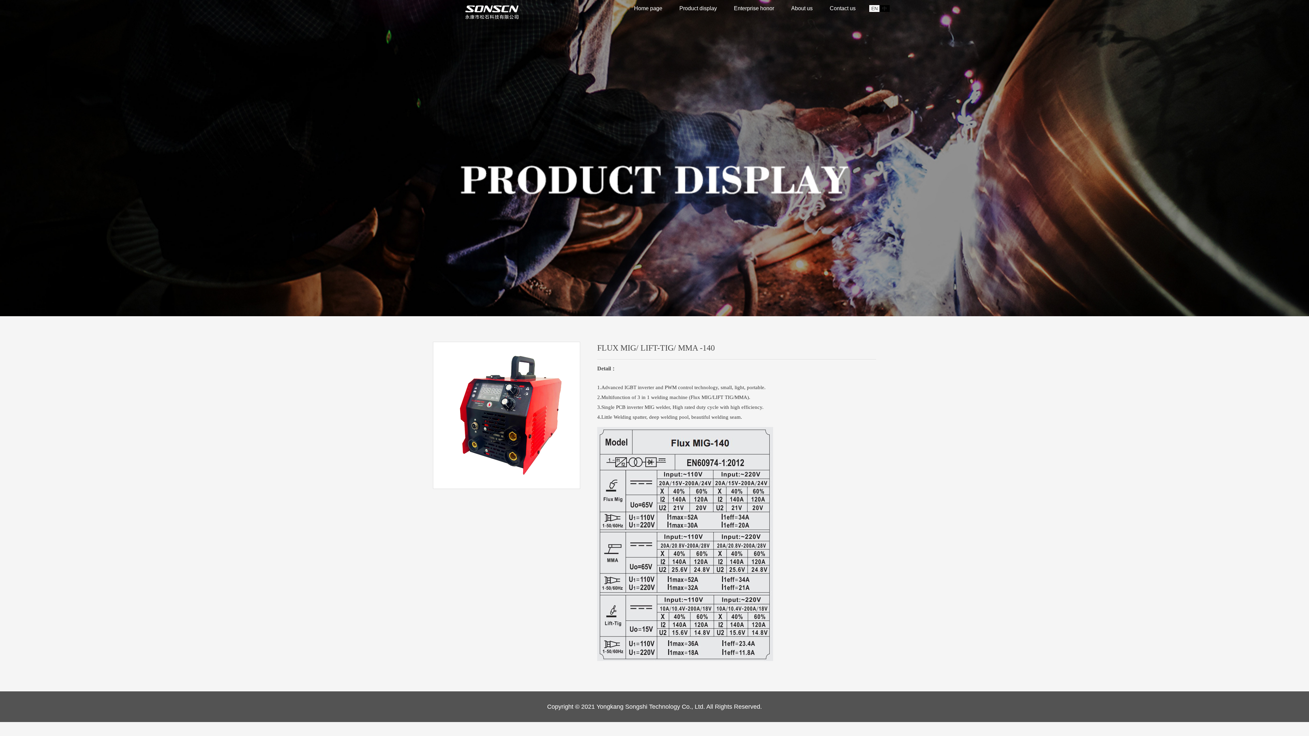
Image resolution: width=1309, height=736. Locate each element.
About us (802, 8)
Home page (648, 8)
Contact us (843, 8)
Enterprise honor (754, 8)
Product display (698, 8)
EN (874, 8)
